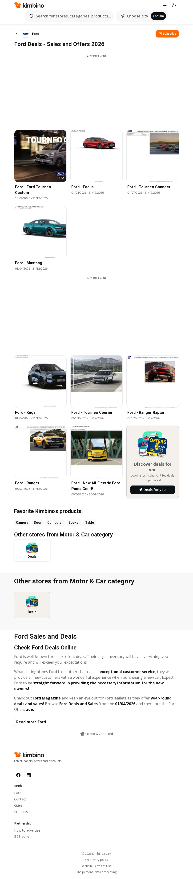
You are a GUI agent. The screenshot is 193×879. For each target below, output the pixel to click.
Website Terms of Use (96, 866)
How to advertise (27, 830)
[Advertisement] (96, 91)
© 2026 (96, 854)
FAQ (17, 793)
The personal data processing (96, 872)
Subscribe (169, 34)
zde (29, 709)
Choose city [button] (137, 16)
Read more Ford (31, 721)
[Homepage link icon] (82, 734)
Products (21, 811)
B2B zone (21, 836)
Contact (20, 799)
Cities (18, 805)
